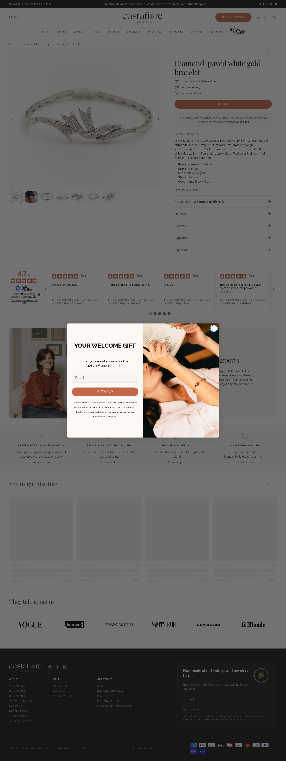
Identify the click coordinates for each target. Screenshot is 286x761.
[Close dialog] (214, 328)
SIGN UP (105, 391)
